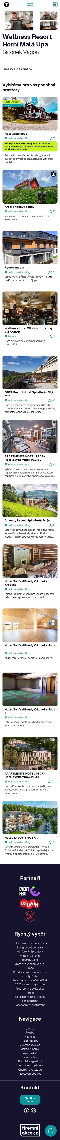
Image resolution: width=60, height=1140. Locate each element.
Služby (30, 1032)
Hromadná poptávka (30, 1065)
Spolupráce (30, 1057)
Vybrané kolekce (30, 1045)
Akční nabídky (30, 1041)
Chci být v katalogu (30, 1069)
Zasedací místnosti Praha (30, 1005)
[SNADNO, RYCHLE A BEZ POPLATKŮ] (30, 4)
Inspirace (30, 1037)
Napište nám (30, 1099)
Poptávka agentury (30, 1061)
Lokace (30, 1028)
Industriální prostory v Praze (30, 943)
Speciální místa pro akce (30, 997)
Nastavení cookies (30, 1073)
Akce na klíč (30, 1053)
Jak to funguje (30, 1049)
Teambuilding (30, 1001)
